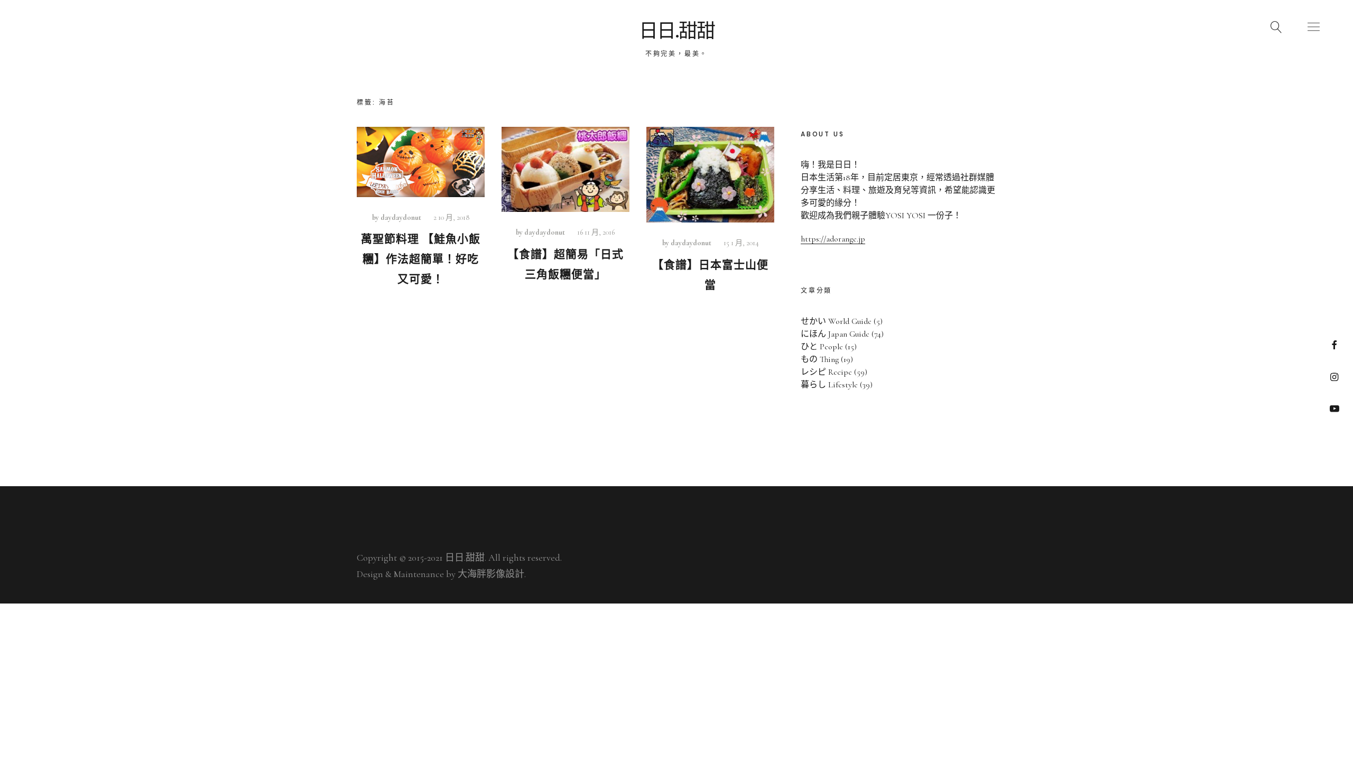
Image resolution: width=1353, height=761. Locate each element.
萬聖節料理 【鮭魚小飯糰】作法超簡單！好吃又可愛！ (420, 259)
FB (1334, 345)
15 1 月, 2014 (741, 242)
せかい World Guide (836, 321)
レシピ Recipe (826, 372)
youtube (1334, 408)
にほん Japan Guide (835, 334)
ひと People (822, 346)
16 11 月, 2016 (596, 232)
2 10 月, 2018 (451, 217)
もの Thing (820, 359)
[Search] (1276, 26)
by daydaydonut (396, 217)
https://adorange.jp (833, 239)
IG (1334, 376)
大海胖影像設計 (491, 574)
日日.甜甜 (677, 31)
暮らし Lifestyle (829, 384)
